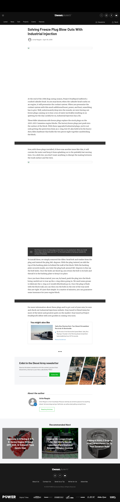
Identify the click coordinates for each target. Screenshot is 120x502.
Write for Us (72, 481)
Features (41, 22)
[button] (60, 71)
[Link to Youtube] (116, 15)
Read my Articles (47, 409)
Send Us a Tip (59, 481)
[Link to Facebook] (111, 15)
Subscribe (54, 374)
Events (33, 22)
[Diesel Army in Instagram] (55, 475)
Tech (18, 22)
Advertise (84, 481)
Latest (5, 22)
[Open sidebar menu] (3, 15)
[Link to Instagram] (106, 15)
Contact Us (47, 481)
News (12, 22)
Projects (25, 22)
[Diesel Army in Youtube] (65, 475)
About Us (35, 481)
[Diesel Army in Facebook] (60, 475)
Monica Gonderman (60, 339)
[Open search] (101, 15)
